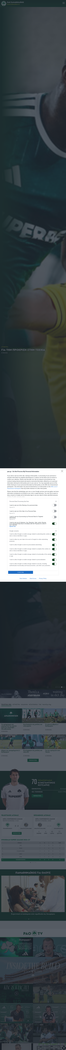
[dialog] (33, 525)
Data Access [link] (33, 578)
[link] (62, 471)
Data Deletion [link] (23, 578)
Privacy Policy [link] (42, 578)
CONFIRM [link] (20, 572)
